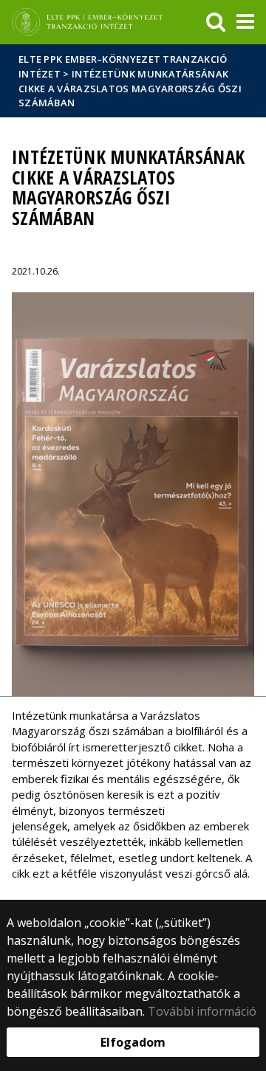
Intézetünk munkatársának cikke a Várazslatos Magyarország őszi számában (130, 88)
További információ (202, 1011)
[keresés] (215, 22)
